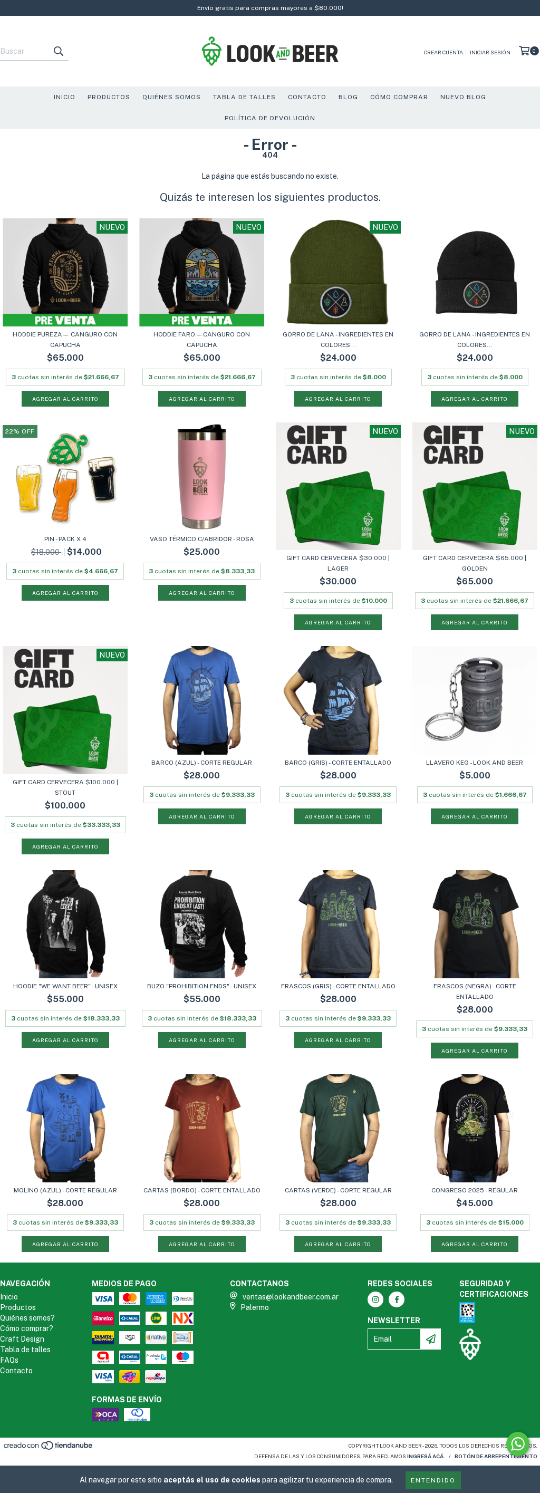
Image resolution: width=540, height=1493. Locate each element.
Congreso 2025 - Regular (474, 1190)
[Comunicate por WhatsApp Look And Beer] (517, 1444)
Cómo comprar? (26, 1328)
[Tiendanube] (49, 1449)
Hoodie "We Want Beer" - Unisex (65, 986)
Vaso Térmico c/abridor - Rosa (202, 539)
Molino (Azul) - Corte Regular (65, 1190)
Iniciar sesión (490, 52)
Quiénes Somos (171, 97)
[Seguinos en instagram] (375, 1299)
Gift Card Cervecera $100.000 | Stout (65, 787)
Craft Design (22, 1339)
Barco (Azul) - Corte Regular (201, 762)
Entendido (433, 1480)
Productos (109, 97)
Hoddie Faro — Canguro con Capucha (201, 340)
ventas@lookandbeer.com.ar (291, 1297)
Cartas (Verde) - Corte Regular (338, 1190)
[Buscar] (58, 51)
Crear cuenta (443, 52)
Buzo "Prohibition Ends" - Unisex (201, 986)
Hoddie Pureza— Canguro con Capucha (65, 340)
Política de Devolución (270, 118)
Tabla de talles (25, 1349)
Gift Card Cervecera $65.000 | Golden (474, 563)
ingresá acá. (426, 1456)
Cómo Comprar (399, 97)
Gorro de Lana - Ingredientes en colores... (338, 340)
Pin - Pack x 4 (65, 539)
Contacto (307, 97)
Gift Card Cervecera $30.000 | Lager (338, 563)
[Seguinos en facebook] (396, 1299)
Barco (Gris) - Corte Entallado (338, 762)
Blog (348, 97)
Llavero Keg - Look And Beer (474, 762)
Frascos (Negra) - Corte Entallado (474, 991)
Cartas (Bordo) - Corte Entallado (202, 1190)
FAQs (9, 1360)
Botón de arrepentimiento (496, 1456)
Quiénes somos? (27, 1318)
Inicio (64, 97)
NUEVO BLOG (463, 97)
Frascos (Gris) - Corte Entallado (338, 986)
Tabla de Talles (244, 97)
